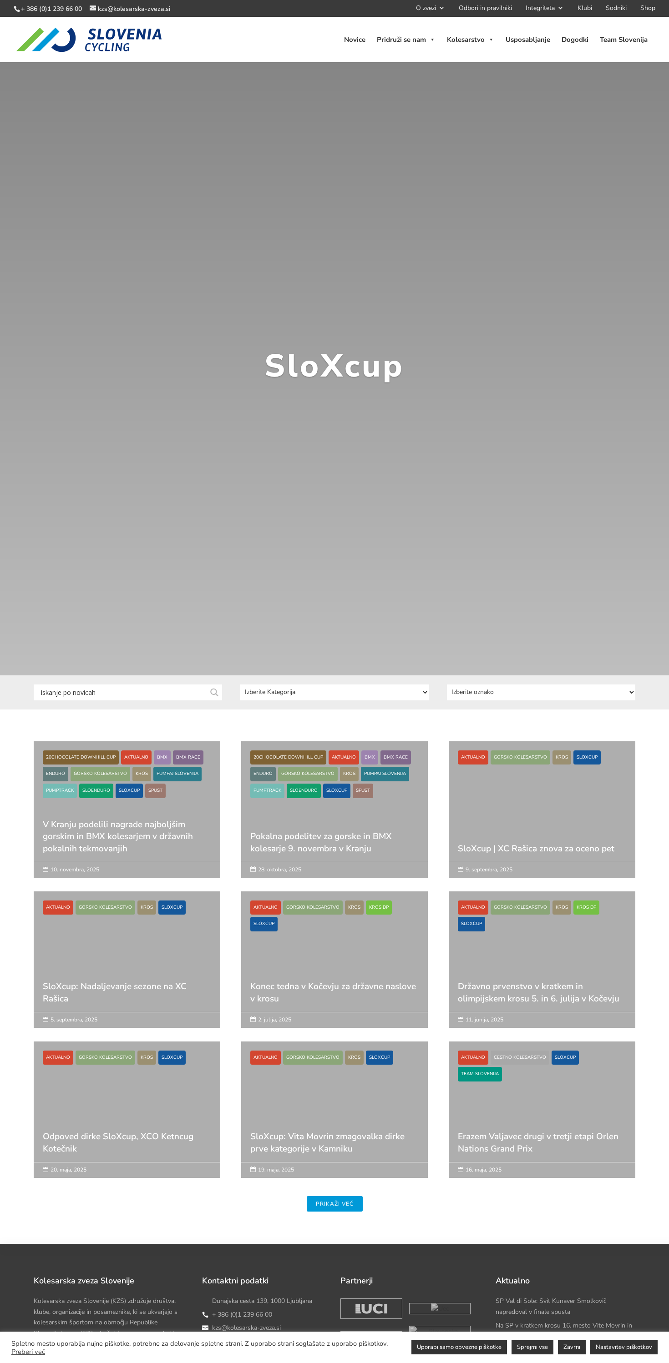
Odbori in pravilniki (485, 9)
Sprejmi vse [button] (532, 1347)
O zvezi (426, 9)
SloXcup (129, 790)
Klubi (585, 9)
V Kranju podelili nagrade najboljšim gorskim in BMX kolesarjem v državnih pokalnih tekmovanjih (127, 832)
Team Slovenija (624, 39)
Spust (155, 790)
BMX (162, 757)
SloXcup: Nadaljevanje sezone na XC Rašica (127, 965)
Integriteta (540, 9)
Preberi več (28, 1351)
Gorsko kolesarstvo (100, 773)
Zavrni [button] (571, 1347)
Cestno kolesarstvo (520, 1057)
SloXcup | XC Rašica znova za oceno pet (542, 815)
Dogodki (575, 39)
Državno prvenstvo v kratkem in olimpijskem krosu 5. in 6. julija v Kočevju (542, 974)
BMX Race (188, 757)
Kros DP (379, 907)
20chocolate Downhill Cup (81, 757)
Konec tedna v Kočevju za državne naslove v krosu (334, 974)
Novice (354, 39)
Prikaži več (335, 1203)
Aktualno (136, 757)
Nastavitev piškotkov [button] (624, 1347)
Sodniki (616, 9)
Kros (142, 773)
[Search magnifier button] (214, 692)
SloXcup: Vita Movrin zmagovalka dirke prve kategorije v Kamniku (334, 1115)
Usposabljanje (528, 39)
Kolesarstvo (466, 39)
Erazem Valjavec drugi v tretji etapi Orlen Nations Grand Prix (542, 1124)
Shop (647, 9)
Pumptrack (60, 790)
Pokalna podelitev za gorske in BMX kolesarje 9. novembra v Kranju (334, 832)
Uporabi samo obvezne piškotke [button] (459, 1347)
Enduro (55, 773)
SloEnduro (96, 790)
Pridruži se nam (401, 39)
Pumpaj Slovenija (177, 773)
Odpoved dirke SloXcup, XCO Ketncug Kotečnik (127, 1115)
